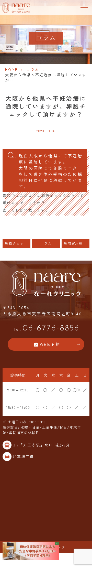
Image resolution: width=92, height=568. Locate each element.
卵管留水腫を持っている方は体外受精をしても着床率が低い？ (76, 243)
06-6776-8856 (46, 328)
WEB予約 (50, 344)
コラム (32, 69)
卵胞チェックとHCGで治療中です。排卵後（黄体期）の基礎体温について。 (17, 243)
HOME (11, 69)
